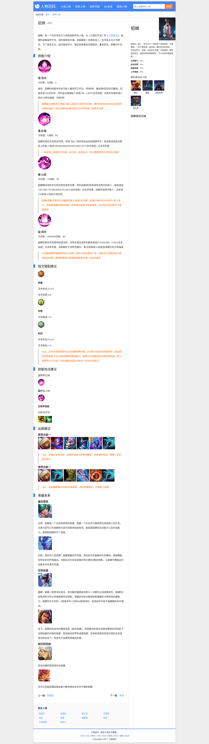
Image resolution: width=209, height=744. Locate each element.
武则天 (42, 713)
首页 (47, 14)
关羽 (121, 695)
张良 (41, 717)
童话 (127, 735)
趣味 (93, 735)
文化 (87, 735)
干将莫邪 (43, 722)
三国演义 (113, 35)
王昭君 (106, 713)
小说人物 (66, 6)
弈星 (105, 717)
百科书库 (95, 6)
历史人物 (80, 6)
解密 (110, 735)
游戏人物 (122, 6)
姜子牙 (85, 713)
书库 (99, 735)
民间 (116, 735)
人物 (82, 735)
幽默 (122, 735)
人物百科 (48, 6)
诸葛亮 (85, 717)
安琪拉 (50, 695)
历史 (104, 735)
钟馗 (62, 717)
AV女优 (108, 6)
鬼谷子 (63, 722)
